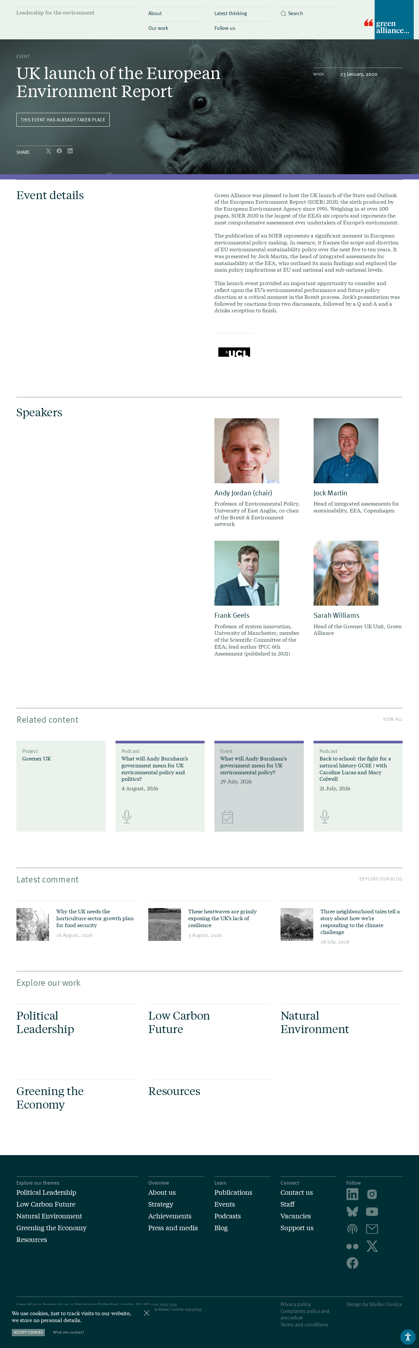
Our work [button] (158, 27)
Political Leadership (46, 1192)
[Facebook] (60, 151)
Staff (288, 1204)
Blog (221, 1228)
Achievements (169, 1216)
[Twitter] (49, 151)
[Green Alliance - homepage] (389, 20)
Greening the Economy (51, 1228)
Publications (233, 1192)
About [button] (154, 12)
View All (393, 718)
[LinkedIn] (70, 151)
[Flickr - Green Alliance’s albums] (352, 1247)
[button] (309, 11)
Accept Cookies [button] (28, 1332)
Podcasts (227, 1216)
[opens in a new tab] (372, 1195)
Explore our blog (381, 878)
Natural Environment (49, 1216)
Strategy (160, 1204)
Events (224, 1204)
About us (162, 1192)
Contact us (297, 1192)
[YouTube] (372, 1212)
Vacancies (296, 1216)
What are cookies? (68, 1332)
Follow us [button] (224, 27)
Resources (31, 1239)
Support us (297, 1228)
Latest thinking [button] (230, 12)
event (23, 56)
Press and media (173, 1228)
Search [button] (295, 12)
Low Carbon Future (45, 1204)
